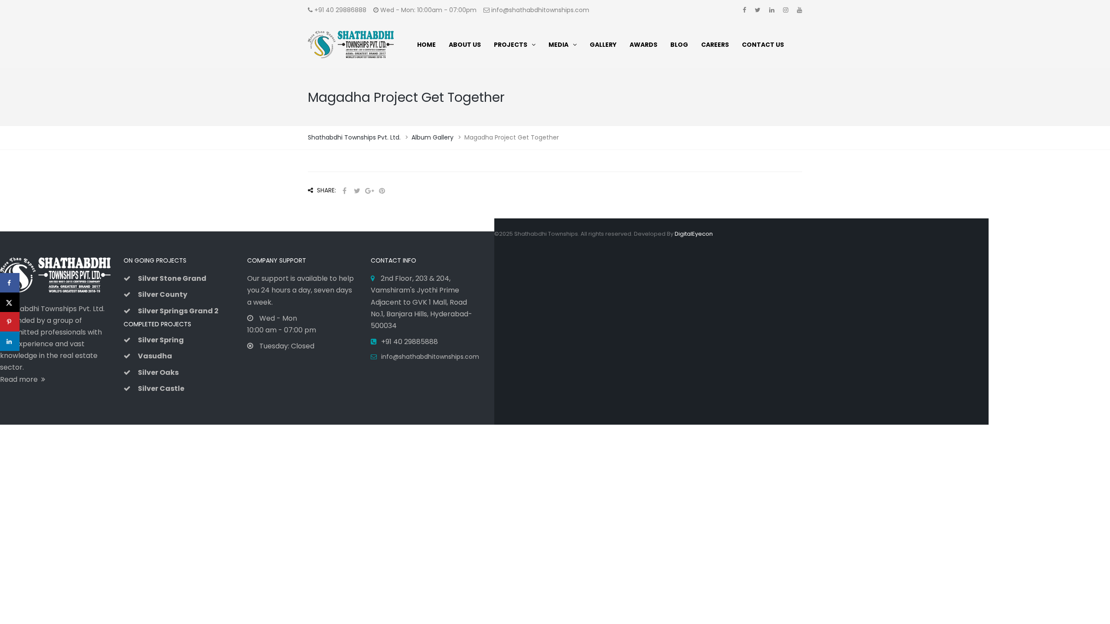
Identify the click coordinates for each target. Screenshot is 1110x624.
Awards (643, 44)
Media (558, 44)
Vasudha (155, 356)
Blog (679, 44)
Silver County (162, 294)
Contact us (763, 44)
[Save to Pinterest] (10, 322)
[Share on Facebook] (10, 282)
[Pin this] (382, 191)
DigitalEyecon (694, 234)
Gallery (603, 44)
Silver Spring (161, 340)
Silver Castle (161, 388)
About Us (465, 44)
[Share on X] (10, 302)
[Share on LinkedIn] (10, 341)
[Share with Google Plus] (369, 191)
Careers (715, 44)
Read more (20, 379)
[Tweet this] (357, 191)
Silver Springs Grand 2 (178, 311)
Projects (510, 44)
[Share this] (344, 191)
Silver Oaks (158, 372)
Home (426, 44)
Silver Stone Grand (172, 278)
